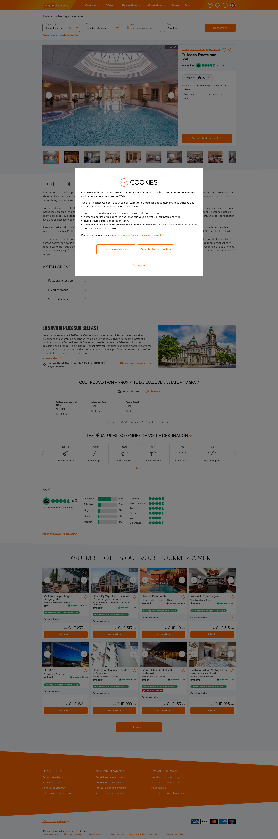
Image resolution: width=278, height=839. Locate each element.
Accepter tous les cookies (155, 249)
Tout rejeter (139, 265)
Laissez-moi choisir (116, 249)
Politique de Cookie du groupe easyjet (139, 234)
